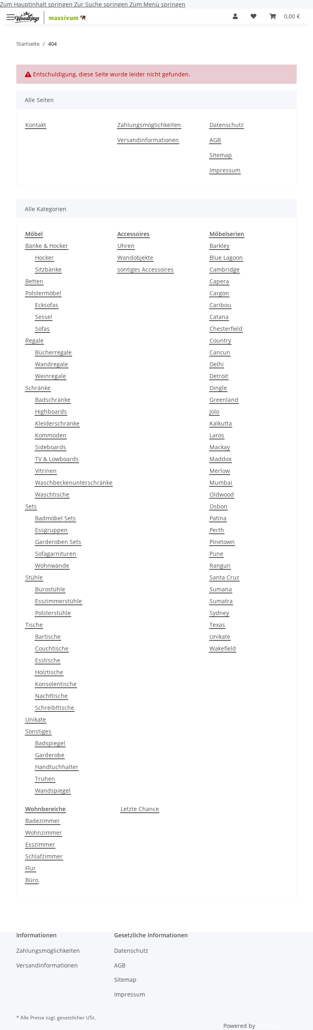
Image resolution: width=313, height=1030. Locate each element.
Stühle (34, 577)
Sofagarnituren (55, 553)
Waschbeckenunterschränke (73, 482)
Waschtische (52, 494)
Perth (216, 530)
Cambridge (224, 269)
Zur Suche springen (102, 4)
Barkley (219, 246)
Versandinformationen (148, 140)
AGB (215, 140)
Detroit (218, 376)
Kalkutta (220, 423)
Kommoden (50, 435)
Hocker (44, 257)
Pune (216, 553)
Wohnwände (52, 565)
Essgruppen (51, 530)
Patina (218, 518)
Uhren (125, 246)
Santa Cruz (224, 577)
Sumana (220, 589)
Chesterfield (225, 328)
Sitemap (220, 155)
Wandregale (51, 364)
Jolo (214, 411)
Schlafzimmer (44, 856)
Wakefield (222, 648)
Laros (216, 435)
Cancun (219, 352)
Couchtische (51, 648)
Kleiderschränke (57, 423)
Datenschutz (226, 125)
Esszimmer (40, 844)
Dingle (218, 388)
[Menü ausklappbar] (11, 14)
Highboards (51, 411)
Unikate (35, 719)
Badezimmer (42, 821)
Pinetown (222, 542)
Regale (34, 340)
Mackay (219, 447)
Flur (30, 868)
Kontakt (35, 125)
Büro (31, 880)
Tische (34, 625)
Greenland (223, 400)
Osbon (218, 506)
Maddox (220, 459)
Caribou (220, 305)
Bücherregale (53, 352)
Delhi (216, 364)
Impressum (224, 170)
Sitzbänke (48, 269)
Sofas (42, 328)
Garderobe (49, 755)
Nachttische (51, 696)
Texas (217, 625)
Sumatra (221, 601)
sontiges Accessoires (145, 269)
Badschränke (53, 400)
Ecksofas (46, 305)
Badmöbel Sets (55, 518)
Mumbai (220, 482)
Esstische (47, 660)
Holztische (49, 672)
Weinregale (50, 376)
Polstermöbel (43, 293)
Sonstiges (38, 731)
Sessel (43, 317)
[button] (235, 16)
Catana (219, 317)
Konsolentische (56, 684)
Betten (34, 281)
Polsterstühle (53, 613)
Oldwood (221, 494)
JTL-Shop (268, 1026)
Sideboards (50, 447)
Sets (31, 506)
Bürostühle (50, 589)
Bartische (48, 636)
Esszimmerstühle (58, 601)
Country (220, 340)
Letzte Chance (140, 809)
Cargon (219, 293)
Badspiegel (50, 743)
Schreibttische (54, 707)
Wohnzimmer (43, 832)
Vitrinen (46, 471)
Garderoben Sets (58, 542)
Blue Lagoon (226, 257)
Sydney (219, 613)
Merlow (219, 471)
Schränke (38, 388)
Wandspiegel (53, 790)
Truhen (45, 779)
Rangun (220, 565)
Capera (219, 281)
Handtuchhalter (56, 767)
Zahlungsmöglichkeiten (149, 125)
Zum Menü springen (157, 4)
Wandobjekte (135, 257)
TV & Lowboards (57, 459)
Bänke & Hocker (46, 246)
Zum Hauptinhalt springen (37, 4)
